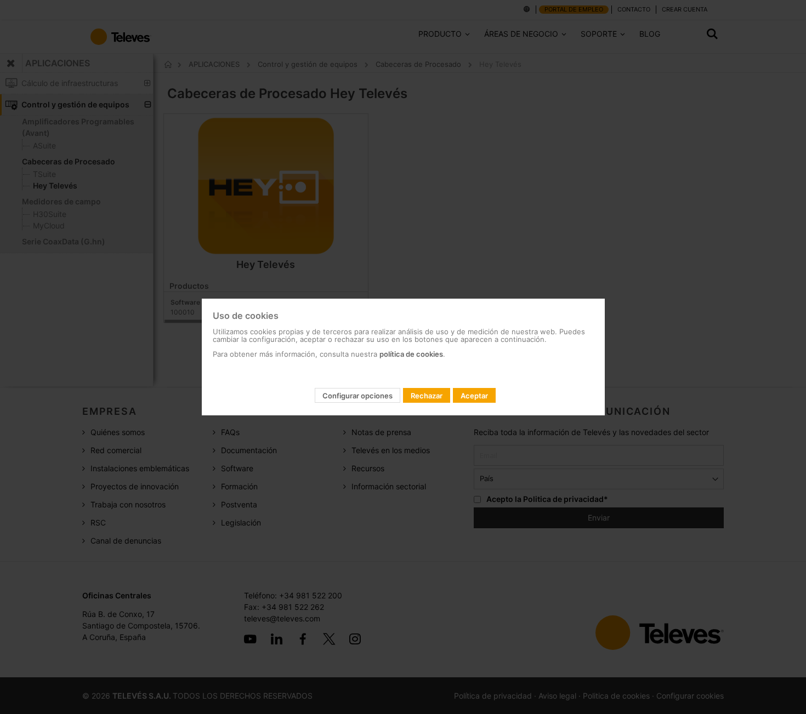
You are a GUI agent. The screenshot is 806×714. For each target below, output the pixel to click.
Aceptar (474, 395)
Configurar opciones (357, 395)
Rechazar (426, 395)
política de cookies (411, 354)
